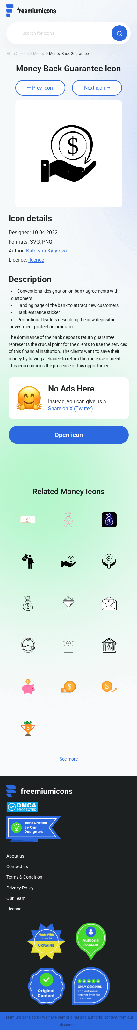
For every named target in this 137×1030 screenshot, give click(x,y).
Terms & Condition (24, 877)
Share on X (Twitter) (70, 408)
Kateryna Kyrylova (46, 251)
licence (36, 260)
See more (69, 759)
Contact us (17, 866)
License (13, 908)
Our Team (15, 898)
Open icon (68, 435)
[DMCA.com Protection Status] (22, 807)
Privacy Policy (20, 887)
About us (15, 855)
